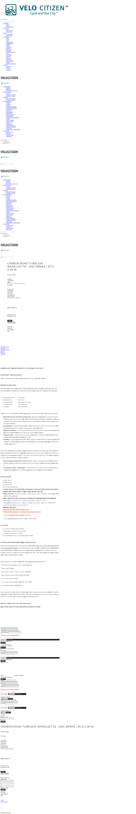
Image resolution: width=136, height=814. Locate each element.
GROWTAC (8, 44)
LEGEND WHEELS (9, 43)
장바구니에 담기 (4, 773)
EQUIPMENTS (6, 37)
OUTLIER (8, 62)
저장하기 (3, 642)
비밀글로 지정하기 (5, 697)
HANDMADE (6, 23)
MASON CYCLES (9, 30)
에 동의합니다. (10, 635)
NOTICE (7, 67)
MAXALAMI (8, 58)
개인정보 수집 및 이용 (6, 635)
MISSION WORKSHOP (10, 52)
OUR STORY (8, 66)
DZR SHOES (8, 56)
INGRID (7, 46)
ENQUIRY (8, 70)
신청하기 (3, 789)
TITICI (7, 29)
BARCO (7, 25)
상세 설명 (3, 348)
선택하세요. (10, 290)
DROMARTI (8, 51)
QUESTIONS (8, 68)
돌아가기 (3, 712)
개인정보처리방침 (4, 801)
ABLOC (7, 57)
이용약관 (2, 800)
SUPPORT (5, 65)
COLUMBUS (8, 47)
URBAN (4, 33)
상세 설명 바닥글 (5, 349)
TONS (7, 53)
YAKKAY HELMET (9, 61)
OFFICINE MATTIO (10, 26)
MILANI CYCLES (9, 35)
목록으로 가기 (4, 698)
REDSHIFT (8, 48)
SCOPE (7, 39)
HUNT (7, 38)
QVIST (7, 40)
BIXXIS (7, 24)
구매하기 (3, 721)
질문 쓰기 (3, 679)
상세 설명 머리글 (5, 347)
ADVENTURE (6, 28)
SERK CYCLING (9, 32)
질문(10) (3, 352)
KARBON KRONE (9, 42)
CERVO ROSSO (9, 60)
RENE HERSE (8, 49)
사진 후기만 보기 (6, 644)
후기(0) (2, 351)
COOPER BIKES (9, 34)
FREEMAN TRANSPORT (11, 63)
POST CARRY (8, 54)
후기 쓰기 (3, 647)
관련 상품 (3, 354)
